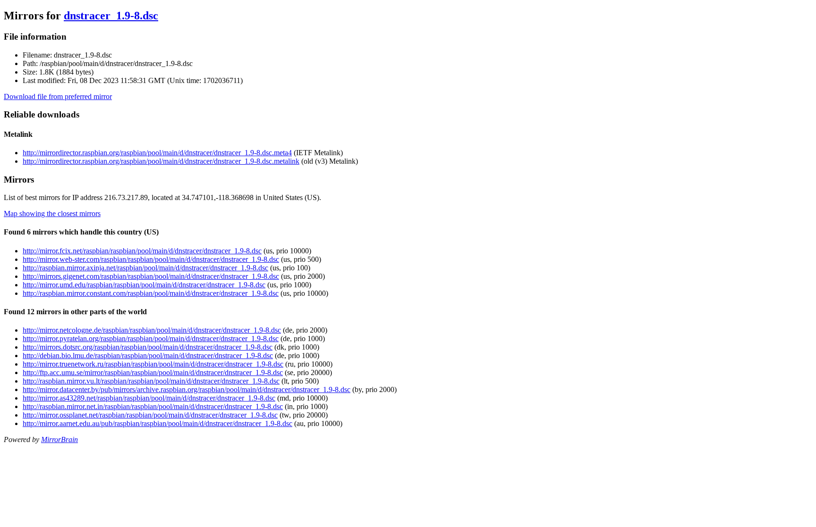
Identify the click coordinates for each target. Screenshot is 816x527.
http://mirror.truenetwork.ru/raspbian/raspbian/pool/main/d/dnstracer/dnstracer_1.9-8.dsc (153, 364)
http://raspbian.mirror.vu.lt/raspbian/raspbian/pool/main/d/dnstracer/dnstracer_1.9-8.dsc (151, 381)
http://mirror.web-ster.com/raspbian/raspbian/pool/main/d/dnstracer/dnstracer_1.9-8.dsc (151, 259)
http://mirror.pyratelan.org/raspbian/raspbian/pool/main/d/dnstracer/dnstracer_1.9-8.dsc (151, 339)
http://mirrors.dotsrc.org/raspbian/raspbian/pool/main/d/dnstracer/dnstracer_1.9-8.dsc (147, 347)
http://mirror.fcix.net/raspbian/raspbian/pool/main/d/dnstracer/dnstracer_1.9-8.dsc (142, 251)
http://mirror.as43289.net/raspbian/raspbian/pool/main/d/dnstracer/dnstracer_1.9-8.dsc (149, 398)
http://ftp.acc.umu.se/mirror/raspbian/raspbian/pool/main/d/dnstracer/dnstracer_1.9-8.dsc (153, 372)
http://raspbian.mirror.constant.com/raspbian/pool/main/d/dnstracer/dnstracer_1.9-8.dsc (151, 293)
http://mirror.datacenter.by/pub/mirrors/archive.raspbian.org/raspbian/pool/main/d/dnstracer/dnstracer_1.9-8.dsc (186, 389)
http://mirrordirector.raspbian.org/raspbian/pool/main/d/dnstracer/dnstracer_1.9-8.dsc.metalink (161, 161)
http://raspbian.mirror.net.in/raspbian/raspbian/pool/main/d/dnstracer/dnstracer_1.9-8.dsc (153, 406)
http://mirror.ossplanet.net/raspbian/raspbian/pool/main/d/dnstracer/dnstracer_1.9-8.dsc (150, 415)
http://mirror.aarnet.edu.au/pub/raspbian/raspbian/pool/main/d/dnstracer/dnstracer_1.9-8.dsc (157, 423)
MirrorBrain (59, 439)
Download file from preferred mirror (58, 96)
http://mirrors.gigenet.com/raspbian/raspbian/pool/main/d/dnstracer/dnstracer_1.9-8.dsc (151, 276)
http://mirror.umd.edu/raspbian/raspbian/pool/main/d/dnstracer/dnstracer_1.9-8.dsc (144, 285)
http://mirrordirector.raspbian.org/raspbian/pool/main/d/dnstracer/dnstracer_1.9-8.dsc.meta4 (157, 153)
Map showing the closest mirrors (52, 213)
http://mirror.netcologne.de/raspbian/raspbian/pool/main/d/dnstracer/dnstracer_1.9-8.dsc (152, 330)
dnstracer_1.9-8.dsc (111, 15)
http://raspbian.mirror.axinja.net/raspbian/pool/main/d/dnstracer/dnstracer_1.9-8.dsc (145, 268)
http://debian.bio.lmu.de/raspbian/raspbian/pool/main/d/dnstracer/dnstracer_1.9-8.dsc (148, 355)
